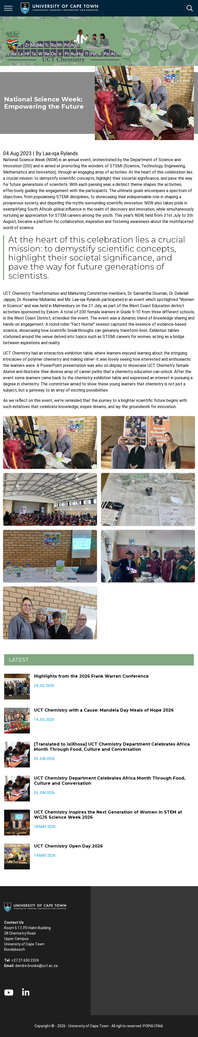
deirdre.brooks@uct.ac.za (36, 966)
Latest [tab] (19, 660)
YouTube (8, 992)
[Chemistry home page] (63, 41)
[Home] (35, 907)
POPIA (148, 1026)
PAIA (159, 1026)
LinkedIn (25, 992)
